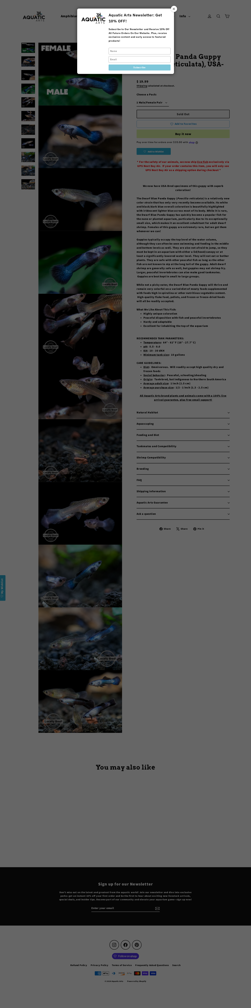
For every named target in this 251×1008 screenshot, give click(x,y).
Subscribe (139, 67)
